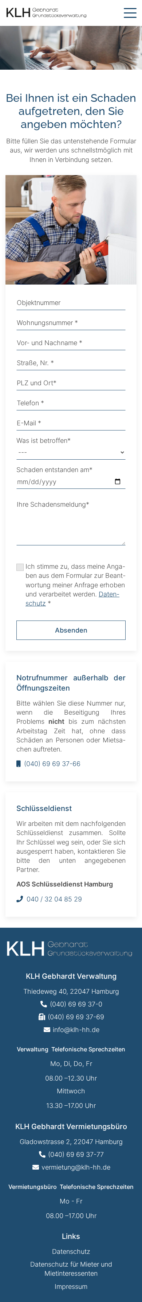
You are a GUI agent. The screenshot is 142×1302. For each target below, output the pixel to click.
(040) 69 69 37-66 (52, 764)
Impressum (71, 1286)
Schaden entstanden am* (54, 470)
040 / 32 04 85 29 (54, 899)
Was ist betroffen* (43, 440)
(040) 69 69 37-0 (76, 1004)
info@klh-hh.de (76, 1030)
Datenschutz (71, 1251)
